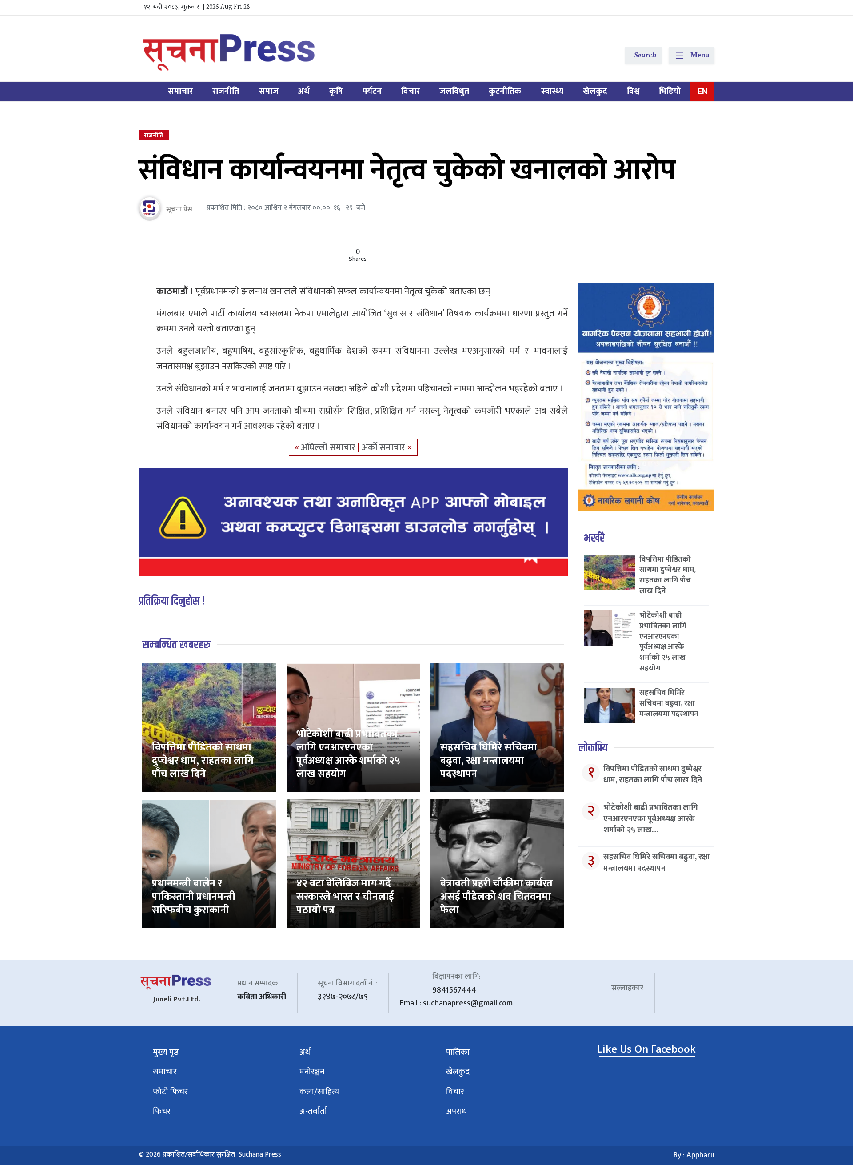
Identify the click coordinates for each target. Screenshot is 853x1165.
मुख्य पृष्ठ (166, 1052)
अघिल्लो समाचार (329, 447)
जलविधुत (454, 91)
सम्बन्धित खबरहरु (176, 645)
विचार (410, 91)
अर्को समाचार (384, 447)
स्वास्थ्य (552, 91)
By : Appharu (694, 1155)
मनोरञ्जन (311, 1072)
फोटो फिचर (170, 1092)
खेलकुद (595, 91)
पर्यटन (372, 91)
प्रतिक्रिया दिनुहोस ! (172, 601)
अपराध (456, 1111)
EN (702, 91)
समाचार (180, 91)
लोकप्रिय (593, 748)
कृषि (336, 91)
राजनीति (225, 91)
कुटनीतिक (505, 91)
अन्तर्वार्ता (313, 1111)
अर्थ (304, 91)
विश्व (633, 91)
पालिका (458, 1052)
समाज (269, 91)
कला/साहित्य (319, 1092)
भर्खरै (594, 538)
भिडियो (670, 91)
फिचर (162, 1111)
